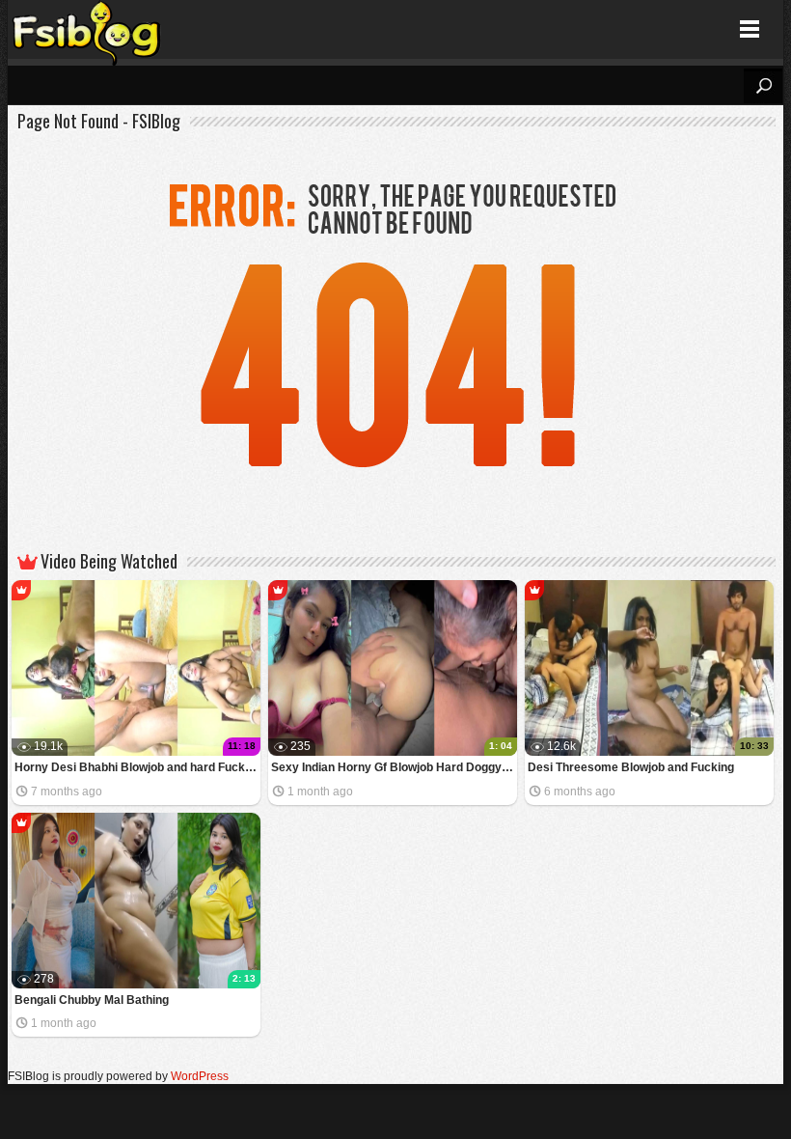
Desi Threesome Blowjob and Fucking (631, 767)
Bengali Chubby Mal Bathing (91, 1000)
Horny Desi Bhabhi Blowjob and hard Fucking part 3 (137, 767)
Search (763, 86)
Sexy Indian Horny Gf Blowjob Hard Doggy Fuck (394, 767)
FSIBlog (87, 29)
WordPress (200, 1076)
